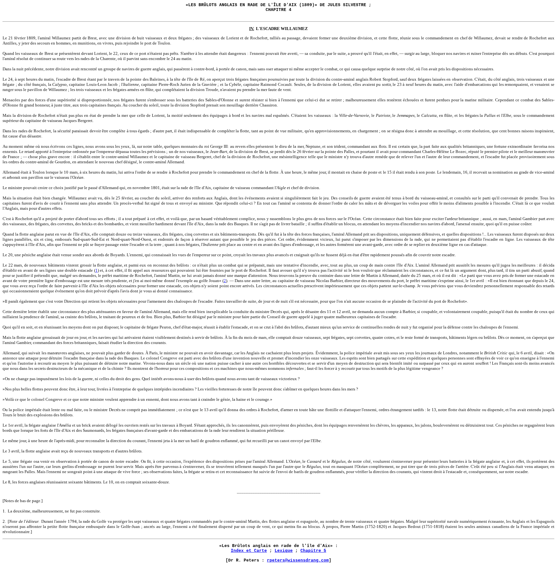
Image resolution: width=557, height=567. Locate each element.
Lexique (284, 550)
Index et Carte (249, 550)
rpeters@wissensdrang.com (298, 560)
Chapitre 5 (313, 550)
